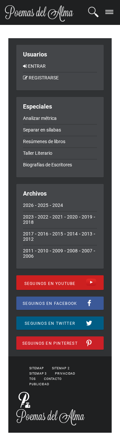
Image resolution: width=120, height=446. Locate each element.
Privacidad (65, 373)
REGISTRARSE (44, 77)
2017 (28, 233)
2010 (43, 250)
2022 (43, 217)
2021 (57, 217)
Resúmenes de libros (44, 141)
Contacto (53, 379)
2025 (43, 205)
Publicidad (39, 384)
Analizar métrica (40, 118)
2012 (28, 239)
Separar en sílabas (42, 130)
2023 (28, 217)
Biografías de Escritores (47, 164)
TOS (32, 379)
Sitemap (36, 368)
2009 (57, 250)
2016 (43, 233)
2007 (87, 250)
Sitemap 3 (38, 373)
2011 (28, 250)
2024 (57, 205)
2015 (57, 233)
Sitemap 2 (60, 368)
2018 (28, 222)
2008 (72, 250)
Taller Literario (37, 153)
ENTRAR (37, 66)
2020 (72, 217)
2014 (72, 233)
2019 (87, 217)
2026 (28, 205)
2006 (28, 256)
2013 (87, 233)
